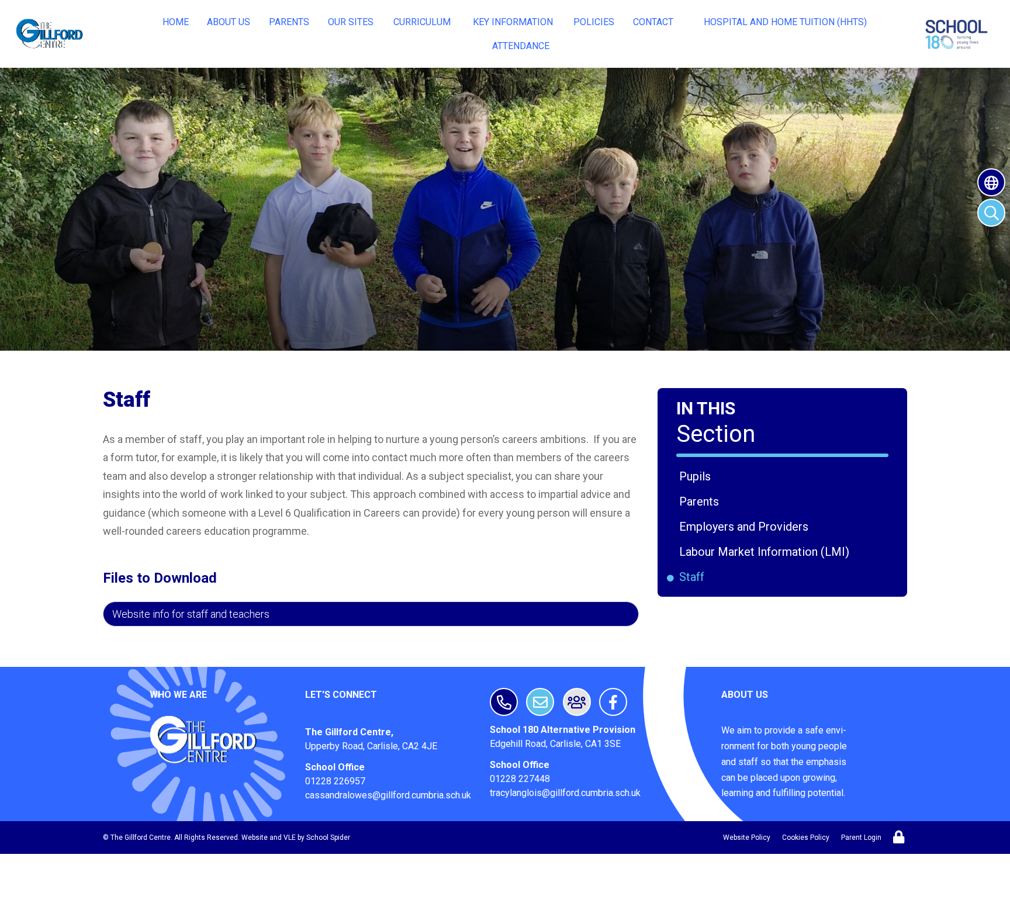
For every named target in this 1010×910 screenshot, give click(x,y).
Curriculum (422, 21)
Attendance (520, 45)
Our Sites (350, 21)
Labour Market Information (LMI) (766, 552)
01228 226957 (335, 781)
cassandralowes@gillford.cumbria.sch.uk (388, 795)
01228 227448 (520, 778)
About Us (228, 21)
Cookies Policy (805, 837)
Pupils (697, 476)
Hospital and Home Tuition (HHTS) (785, 21)
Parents (289, 21)
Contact (653, 21)
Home (175, 21)
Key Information (513, 21)
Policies (593, 21)
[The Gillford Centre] (50, 33)
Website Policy (746, 837)
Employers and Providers (745, 527)
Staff (693, 577)
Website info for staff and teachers (190, 614)
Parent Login (861, 837)
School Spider (328, 837)
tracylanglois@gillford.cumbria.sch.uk (565, 792)
